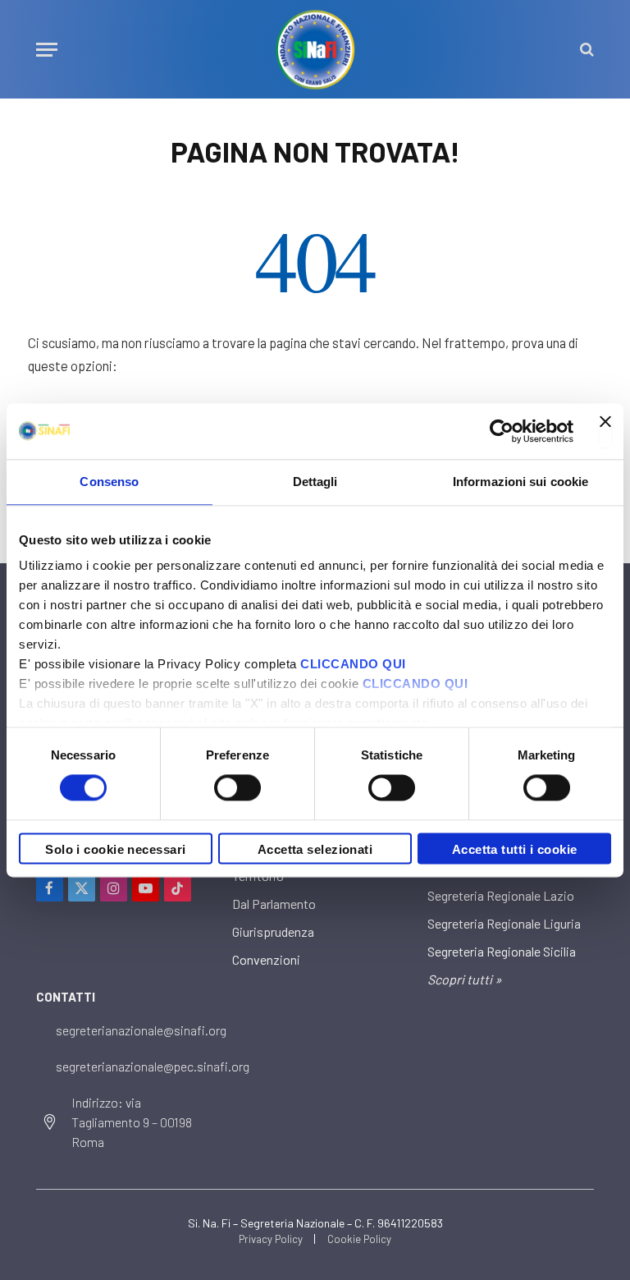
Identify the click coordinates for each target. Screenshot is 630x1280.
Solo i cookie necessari (115, 849)
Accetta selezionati (315, 849)
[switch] (237, 788)
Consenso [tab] (109, 482)
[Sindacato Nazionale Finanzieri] (315, 49)
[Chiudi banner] (605, 431)
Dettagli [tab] (315, 482)
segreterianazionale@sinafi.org (141, 1030)
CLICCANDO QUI (353, 664)
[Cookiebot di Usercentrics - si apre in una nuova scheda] (501, 431)
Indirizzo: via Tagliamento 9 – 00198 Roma (131, 1121)
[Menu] (46, 49)
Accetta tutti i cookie (515, 849)
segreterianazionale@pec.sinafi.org (152, 1066)
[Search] (585, 49)
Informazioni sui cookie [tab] (520, 482)
